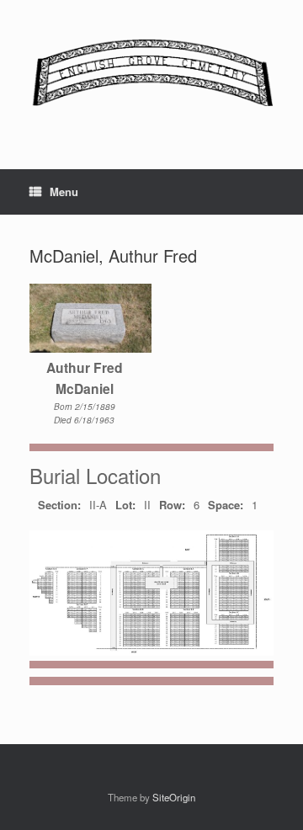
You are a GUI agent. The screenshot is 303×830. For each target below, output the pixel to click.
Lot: (125, 505)
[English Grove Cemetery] (151, 72)
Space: (225, 505)
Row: (172, 505)
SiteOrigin (173, 797)
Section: (59, 505)
